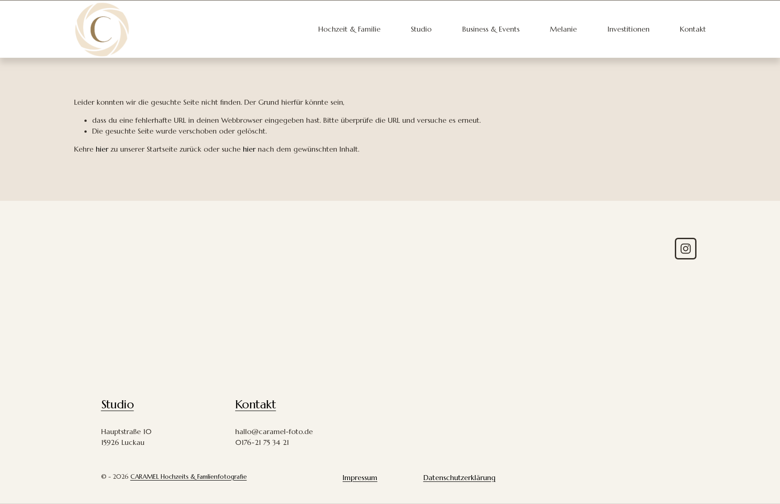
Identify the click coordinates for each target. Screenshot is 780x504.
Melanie (563, 28)
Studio (421, 28)
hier (102, 148)
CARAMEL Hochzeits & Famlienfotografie (188, 476)
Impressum (360, 477)
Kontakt (693, 28)
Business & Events (491, 28)
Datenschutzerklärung (459, 477)
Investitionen (629, 28)
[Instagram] (685, 248)
